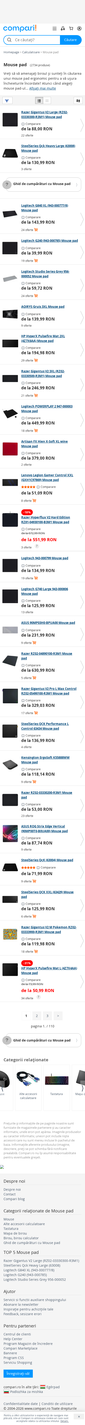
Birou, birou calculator (21, 1238)
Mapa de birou (15, 1233)
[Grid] (47, 100)
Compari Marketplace (21, 1348)
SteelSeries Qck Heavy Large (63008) (32, 1265)
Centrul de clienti (17, 1334)
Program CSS (14, 1357)
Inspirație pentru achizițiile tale (28, 1309)
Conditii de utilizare (57, 1403)
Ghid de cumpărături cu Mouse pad (42, 183)
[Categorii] (54, 28)
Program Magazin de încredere (28, 1343)
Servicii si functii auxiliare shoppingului (35, 1299)
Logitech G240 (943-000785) (25, 1275)
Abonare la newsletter (21, 1304)
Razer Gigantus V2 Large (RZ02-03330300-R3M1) (41, 1260)
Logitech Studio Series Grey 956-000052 (35, 1279)
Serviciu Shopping (18, 1362)
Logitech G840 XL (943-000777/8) (29, 1270)
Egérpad (53, 1387)
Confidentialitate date (21, 1403)
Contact (10, 1194)
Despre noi (12, 1189)
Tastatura (56, 1094)
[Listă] (39, 100)
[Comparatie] (62, 28)
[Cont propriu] (79, 28)
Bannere (10, 1353)
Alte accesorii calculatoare (28, 1096)
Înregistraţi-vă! (18, 1373)
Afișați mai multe (42, 88)
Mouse (9, 1219)
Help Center (13, 1339)
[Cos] (71, 28)
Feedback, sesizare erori (23, 1314)
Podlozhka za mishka (26, 1391)
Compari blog (14, 1199)
